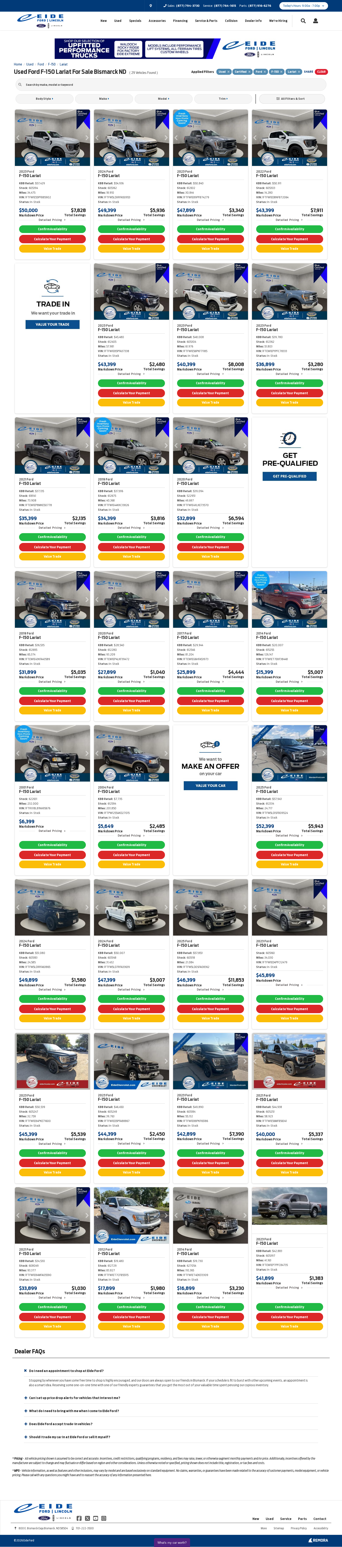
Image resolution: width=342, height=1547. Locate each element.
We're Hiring (278, 21)
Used (117, 21)
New (104, 21)
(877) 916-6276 (259, 5)
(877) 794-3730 (188, 5)
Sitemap (279, 1528)
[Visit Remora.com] (318, 1541)
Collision (231, 21)
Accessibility (321, 1528)
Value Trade (52, 248)
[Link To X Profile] (88, 1518)
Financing (180, 21)
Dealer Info (253, 21)
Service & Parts (206, 21)
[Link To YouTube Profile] (96, 1518)
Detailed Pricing (50, 220)
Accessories (157, 21)
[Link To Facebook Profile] (79, 1518)
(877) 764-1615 (225, 5)
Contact (319, 1519)
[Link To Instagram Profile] (103, 1518)
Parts (302, 1519)
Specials (135, 21)
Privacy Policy (299, 1528)
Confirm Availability (52, 229)
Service (286, 1519)
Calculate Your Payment (52, 239)
